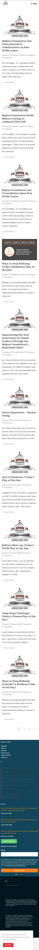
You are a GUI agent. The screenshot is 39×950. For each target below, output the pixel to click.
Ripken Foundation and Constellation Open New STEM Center (17, 193)
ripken (6, 55)
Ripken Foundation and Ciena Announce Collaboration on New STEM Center (19, 832)
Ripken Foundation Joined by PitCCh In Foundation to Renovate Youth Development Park (19, 809)
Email (3, 850)
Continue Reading (10, 82)
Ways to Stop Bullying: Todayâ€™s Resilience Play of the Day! (19, 684)
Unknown (31, 55)
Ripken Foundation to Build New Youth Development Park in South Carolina (18, 821)
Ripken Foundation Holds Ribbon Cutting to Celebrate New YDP (18, 118)
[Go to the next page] (34, 729)
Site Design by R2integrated (12, 885)
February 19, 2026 (28, 797)
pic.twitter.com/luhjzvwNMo (26, 789)
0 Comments (8, 57)
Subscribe (19, 870)
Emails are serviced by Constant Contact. (16, 865)
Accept (8, 945)
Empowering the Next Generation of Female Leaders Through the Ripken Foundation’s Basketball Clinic (15, 341)
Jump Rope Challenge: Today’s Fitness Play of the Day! (19, 616)
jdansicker (7, 201)
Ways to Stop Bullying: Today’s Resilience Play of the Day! (18, 266)
